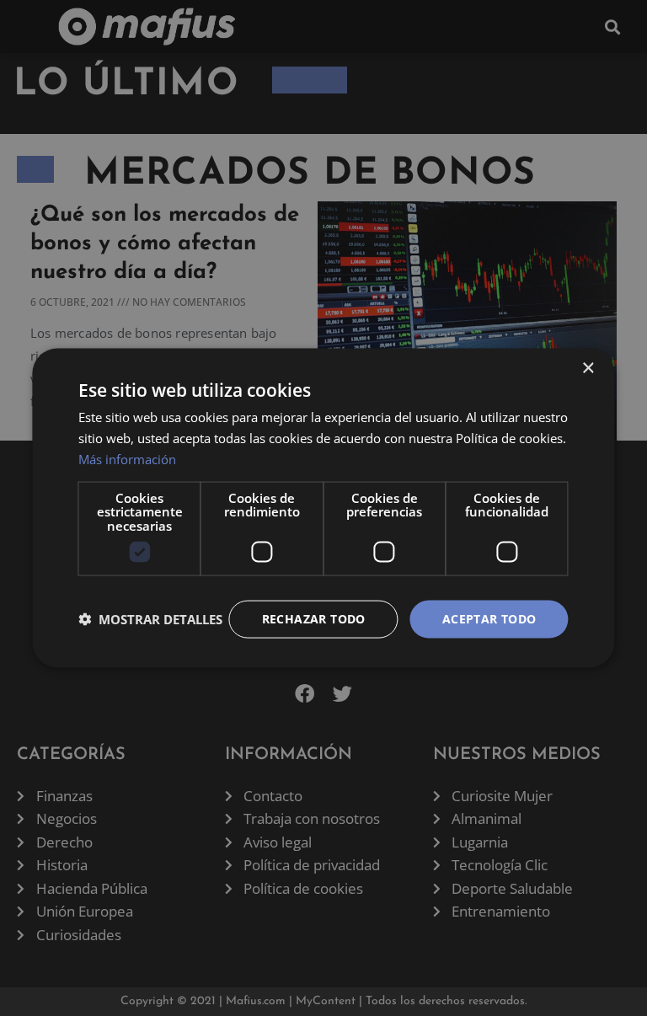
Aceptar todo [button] (489, 619)
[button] (150, 619)
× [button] (587, 368)
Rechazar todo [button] (314, 619)
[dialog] (323, 508)
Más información (127, 458)
